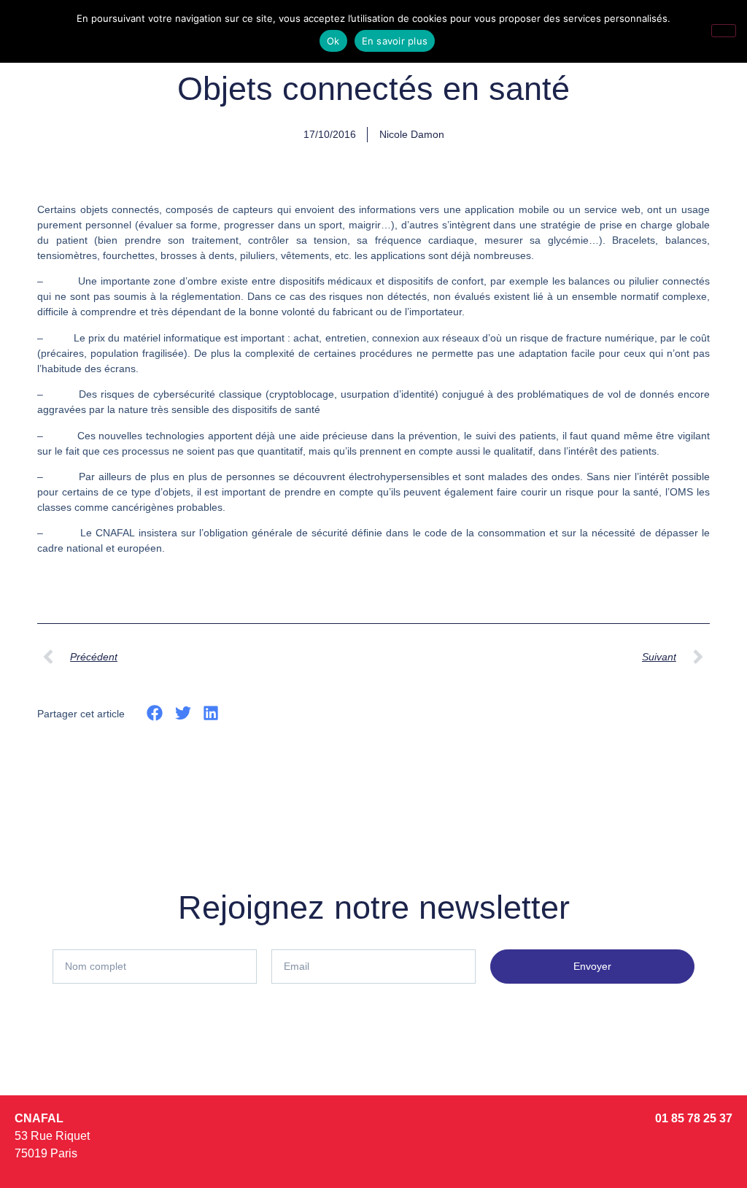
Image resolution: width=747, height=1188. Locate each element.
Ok (333, 41)
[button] (155, 712)
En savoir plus (395, 41)
